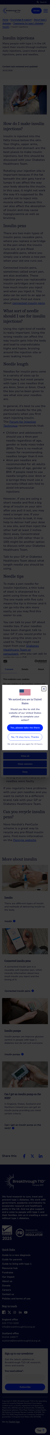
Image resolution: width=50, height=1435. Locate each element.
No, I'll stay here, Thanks (25, 737)
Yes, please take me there (25, 727)
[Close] (44, 689)
